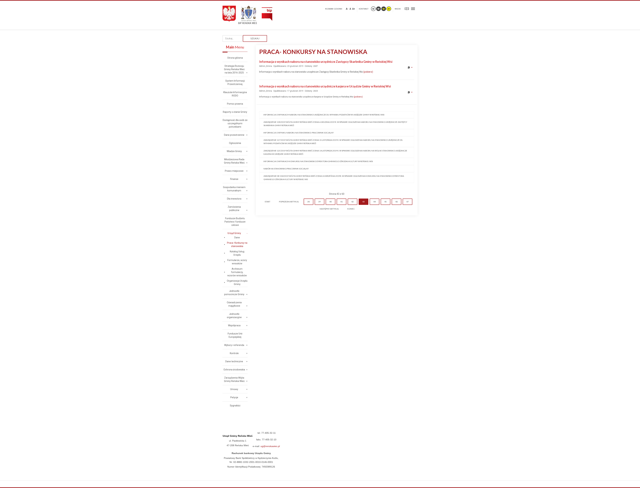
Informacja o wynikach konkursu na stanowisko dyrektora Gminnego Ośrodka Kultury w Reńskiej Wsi (318, 161)
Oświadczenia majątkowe (234, 304)
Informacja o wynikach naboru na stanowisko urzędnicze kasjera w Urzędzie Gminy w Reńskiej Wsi (325, 86)
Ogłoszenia (235, 143)
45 (385, 201)
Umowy (234, 389)
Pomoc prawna (235, 103)
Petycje (234, 397)
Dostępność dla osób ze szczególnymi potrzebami (235, 123)
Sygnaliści (235, 405)
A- (347, 8)
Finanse (234, 179)
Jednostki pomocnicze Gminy (234, 293)
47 (407, 201)
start (267, 201)
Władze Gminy (234, 151)
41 (341, 201)
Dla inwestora (234, 198)
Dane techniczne (234, 361)
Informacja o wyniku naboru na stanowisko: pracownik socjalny (299, 132)
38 (308, 201)
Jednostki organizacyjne (234, 316)
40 (330, 201)
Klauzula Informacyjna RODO (235, 94)
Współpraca (234, 325)
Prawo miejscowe (234, 171)
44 (374, 201)
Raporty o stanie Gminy (235, 112)
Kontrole (234, 353)
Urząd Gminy (234, 233)
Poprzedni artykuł (289, 201)
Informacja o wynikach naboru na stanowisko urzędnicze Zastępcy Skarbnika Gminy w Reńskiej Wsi (325, 61)
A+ (353, 8)
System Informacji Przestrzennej (235, 82)
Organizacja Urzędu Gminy (237, 282)
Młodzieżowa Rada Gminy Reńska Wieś (234, 161)
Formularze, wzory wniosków (237, 262)
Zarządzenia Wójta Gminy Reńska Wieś (234, 379)
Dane (237, 237)
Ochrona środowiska (234, 369)
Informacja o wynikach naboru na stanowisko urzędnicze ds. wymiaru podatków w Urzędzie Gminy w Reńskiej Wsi (324, 114)
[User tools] (410, 67)
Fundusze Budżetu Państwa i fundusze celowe (235, 221)
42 (352, 201)
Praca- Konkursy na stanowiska (237, 244)
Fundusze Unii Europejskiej (235, 335)
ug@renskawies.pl (270, 446)
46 (396, 201)
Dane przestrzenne (234, 135)
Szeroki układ (413, 8)
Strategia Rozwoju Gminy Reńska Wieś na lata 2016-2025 (234, 69)
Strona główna (235, 57)
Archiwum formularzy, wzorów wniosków (237, 272)
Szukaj (254, 38)
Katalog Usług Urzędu (237, 253)
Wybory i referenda (234, 345)
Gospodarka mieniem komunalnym (234, 189)
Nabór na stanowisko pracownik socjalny (286, 168)
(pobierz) (368, 71)
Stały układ (407, 8)
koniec (351, 209)
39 (319, 201)
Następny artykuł (329, 209)
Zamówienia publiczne (234, 209)
